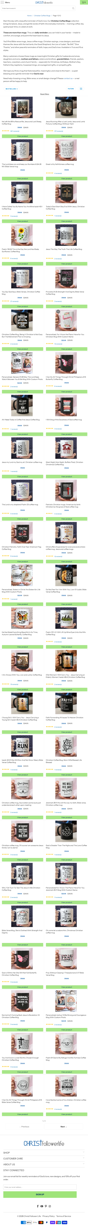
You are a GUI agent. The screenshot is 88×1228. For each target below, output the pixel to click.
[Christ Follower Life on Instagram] (50, 1206)
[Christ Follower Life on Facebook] (38, 1206)
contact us (68, 78)
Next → (64, 1126)
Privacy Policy (49, 1216)
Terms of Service (63, 1216)
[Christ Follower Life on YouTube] (42, 1206)
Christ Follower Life (32, 1216)
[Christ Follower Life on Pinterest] (46, 1206)
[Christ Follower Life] (44, 2)
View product (22, 136)
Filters (71, 89)
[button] (81, 89)
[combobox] (38, 8)
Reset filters (44, 94)
